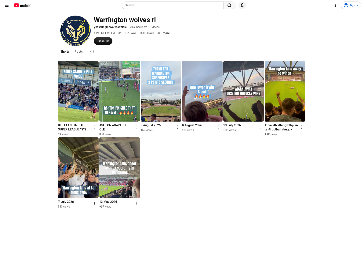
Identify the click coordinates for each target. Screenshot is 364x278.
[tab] (65, 51)
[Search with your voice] (242, 5)
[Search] (229, 5)
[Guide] (7, 5)
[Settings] (335, 5)
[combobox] (174, 5)
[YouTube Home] (22, 5)
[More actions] (95, 127)
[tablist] (182, 51)
